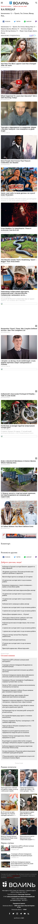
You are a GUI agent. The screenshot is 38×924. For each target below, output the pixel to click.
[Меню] (2, 2)
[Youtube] (24, 913)
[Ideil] (19, 918)
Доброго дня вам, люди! (20, 6)
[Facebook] (9, 913)
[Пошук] (36, 3)
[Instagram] (17, 913)
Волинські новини (6, 6)
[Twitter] (13, 913)
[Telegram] (21, 913)
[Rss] (28, 914)
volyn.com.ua (16, 876)
